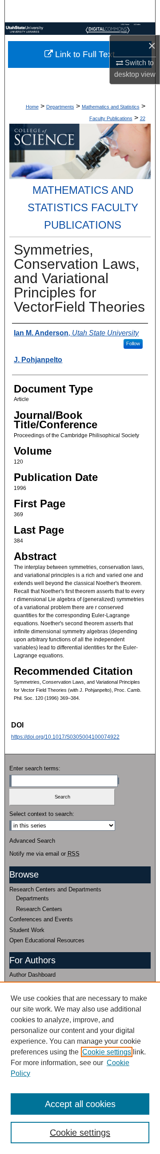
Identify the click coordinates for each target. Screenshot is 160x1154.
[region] (80, 1068)
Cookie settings (106, 1052)
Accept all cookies (80, 1104)
